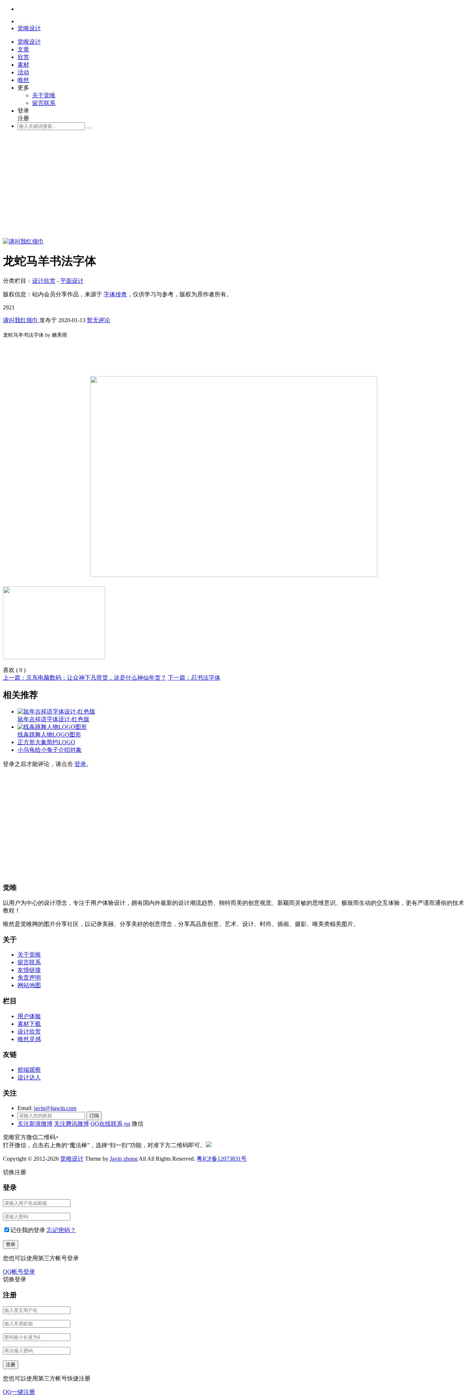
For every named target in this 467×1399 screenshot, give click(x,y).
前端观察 (29, 1070)
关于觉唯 (43, 95)
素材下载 (29, 1024)
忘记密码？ (61, 1230)
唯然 (23, 80)
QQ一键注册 (19, 1392)
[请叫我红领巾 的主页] (23, 241)
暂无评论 (98, 320)
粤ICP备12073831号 (222, 1159)
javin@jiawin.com (55, 1108)
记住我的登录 (27, 1230)
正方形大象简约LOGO (46, 742)
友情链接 (29, 970)
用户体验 (29, 1016)
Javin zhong (124, 1159)
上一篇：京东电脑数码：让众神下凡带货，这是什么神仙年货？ (84, 678)
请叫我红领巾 (21, 320)
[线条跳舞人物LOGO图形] (52, 727)
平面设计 (72, 281)
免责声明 (29, 977)
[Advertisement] (222, 187)
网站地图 (29, 985)
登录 (80, 764)
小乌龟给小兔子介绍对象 (50, 750)
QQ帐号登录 (19, 1272)
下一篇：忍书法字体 (194, 678)
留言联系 (43, 103)
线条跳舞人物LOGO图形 (49, 734)
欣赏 (23, 57)
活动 (23, 72)
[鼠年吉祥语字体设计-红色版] (56, 711)
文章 (23, 49)
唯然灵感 (29, 1039)
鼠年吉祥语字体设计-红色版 (53, 719)
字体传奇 (115, 294)
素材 (23, 65)
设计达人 (29, 1077)
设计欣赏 (43, 281)
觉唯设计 (72, 1159)
